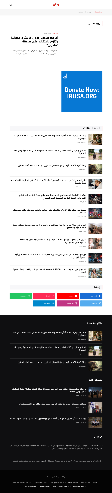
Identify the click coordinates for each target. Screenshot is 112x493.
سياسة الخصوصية (44, 486)
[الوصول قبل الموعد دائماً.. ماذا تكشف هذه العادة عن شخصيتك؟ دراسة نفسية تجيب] (95, 273)
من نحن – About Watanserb (61, 486)
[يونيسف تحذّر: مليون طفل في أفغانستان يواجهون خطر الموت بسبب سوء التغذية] (95, 422)
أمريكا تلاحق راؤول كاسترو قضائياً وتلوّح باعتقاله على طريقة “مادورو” (34, 41)
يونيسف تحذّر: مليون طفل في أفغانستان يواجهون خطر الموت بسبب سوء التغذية (48, 418)
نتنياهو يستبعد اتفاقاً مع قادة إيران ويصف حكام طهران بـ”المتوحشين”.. (52, 404)
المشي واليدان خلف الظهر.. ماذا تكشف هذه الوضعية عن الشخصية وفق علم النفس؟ (50, 152)
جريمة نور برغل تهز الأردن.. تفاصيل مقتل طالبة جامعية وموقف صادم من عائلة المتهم (49, 211)
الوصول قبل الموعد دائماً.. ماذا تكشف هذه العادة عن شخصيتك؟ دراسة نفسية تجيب (49, 271)
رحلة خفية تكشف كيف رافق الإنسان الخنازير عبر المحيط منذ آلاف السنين (52, 165)
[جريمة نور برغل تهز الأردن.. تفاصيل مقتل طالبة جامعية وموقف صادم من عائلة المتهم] (95, 213)
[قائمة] (100, 5)
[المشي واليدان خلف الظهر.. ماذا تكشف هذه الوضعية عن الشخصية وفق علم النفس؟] (95, 154)
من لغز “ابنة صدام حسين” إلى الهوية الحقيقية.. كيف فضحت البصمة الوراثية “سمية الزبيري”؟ (50, 256)
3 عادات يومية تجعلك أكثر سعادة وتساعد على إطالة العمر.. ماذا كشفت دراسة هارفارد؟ (49, 137)
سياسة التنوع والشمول (41, 482)
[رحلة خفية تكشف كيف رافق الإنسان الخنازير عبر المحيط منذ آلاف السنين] (95, 169)
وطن (89, 12)
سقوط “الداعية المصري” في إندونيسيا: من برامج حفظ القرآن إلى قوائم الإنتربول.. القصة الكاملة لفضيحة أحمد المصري (52, 196)
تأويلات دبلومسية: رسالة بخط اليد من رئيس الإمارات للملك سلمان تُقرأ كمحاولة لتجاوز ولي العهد (49, 390)
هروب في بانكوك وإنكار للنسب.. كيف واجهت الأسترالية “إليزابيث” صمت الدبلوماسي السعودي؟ (52, 241)
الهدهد (55, 33)
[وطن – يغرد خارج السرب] (56, 4)
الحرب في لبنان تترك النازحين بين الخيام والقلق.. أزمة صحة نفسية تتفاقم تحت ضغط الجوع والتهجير (49, 226)
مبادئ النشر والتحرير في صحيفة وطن (22, 482)
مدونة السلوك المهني (78, 486)
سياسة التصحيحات (72, 482)
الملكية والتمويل (85, 482)
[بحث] (11, 5)
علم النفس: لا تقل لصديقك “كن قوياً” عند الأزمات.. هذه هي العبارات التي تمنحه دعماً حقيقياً (48, 181)
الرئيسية (95, 482)
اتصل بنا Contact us (30, 486)
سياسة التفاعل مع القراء (57, 482)
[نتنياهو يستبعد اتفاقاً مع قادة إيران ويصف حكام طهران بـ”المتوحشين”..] (95, 407)
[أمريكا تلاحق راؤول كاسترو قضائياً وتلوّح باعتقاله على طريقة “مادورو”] (82, 45)
